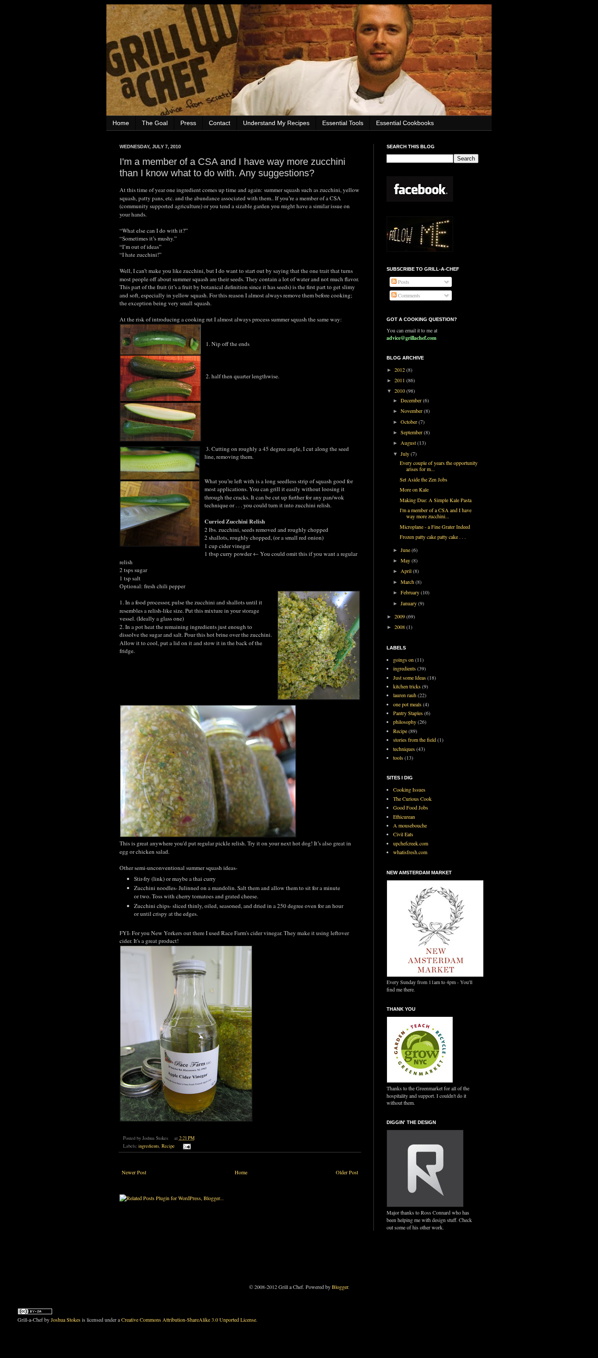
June (406, 549)
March (408, 581)
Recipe (168, 1146)
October (410, 421)
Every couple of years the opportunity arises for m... (439, 465)
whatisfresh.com (410, 851)
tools (398, 757)
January (409, 603)
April (407, 570)
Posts (403, 281)
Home (121, 122)
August (409, 442)
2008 (400, 626)
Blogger (340, 1286)
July (406, 453)
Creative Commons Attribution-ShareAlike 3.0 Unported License (188, 1319)
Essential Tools (342, 122)
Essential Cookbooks (405, 122)
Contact (219, 122)
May (406, 560)
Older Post (347, 1172)
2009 (400, 616)
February (411, 592)
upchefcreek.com (410, 843)
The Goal (155, 122)
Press (188, 122)
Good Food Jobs (410, 807)
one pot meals (407, 704)
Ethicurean (404, 816)
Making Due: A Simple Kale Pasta (435, 499)
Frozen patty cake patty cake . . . (433, 536)
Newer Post (134, 1172)
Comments (408, 295)
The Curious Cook (412, 798)
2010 (400, 390)
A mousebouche (410, 825)
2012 (400, 369)
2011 (400, 380)
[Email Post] (186, 1146)
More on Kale (414, 489)
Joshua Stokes (66, 1319)
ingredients (148, 1146)
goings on (403, 659)
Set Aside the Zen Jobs (423, 479)
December (412, 400)
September (412, 432)
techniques (404, 748)
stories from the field (414, 739)
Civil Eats (403, 834)
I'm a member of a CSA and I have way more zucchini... (435, 513)
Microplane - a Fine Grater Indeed (435, 526)
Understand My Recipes (276, 122)
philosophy (404, 721)
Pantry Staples (408, 712)
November (412, 410)
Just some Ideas (409, 677)
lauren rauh (404, 694)
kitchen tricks (407, 686)
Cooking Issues (409, 789)
